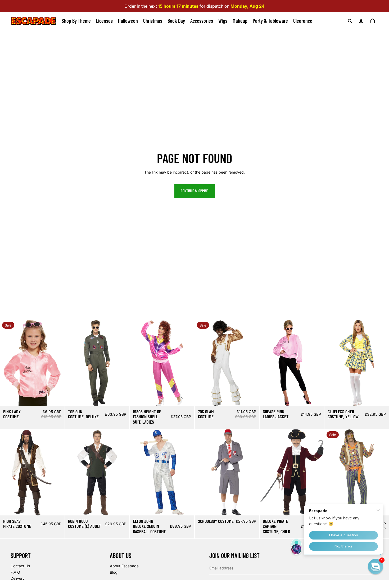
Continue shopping (195, 191)
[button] (375, 566)
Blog (113, 572)
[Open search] (350, 21)
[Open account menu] (361, 21)
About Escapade (124, 566)
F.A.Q (15, 572)
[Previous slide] (4, 363)
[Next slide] (60, 363)
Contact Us (20, 566)
